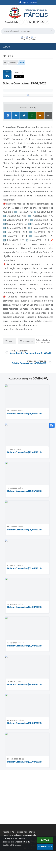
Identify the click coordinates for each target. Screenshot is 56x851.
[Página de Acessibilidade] (47, 22)
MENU (7, 47)
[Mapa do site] (43, 22)
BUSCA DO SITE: (9, 27)
